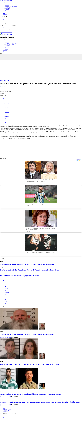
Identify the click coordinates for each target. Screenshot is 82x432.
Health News (7, 8)
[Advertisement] (23, 57)
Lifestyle (7, 9)
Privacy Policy (5, 411)
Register (4, 28)
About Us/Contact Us (7, 409)
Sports (4, 13)
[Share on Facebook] (42, 97)
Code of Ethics (6, 410)
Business (7, 5)
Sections (4, 2)
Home (4, 408)
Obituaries (5, 14)
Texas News (7, 10)
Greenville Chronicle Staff (5, 337)
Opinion (6, 11)
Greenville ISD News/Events (11, 6)
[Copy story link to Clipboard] (42, 100)
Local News (7, 3)
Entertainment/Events (9, 7)
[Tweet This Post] (42, 98)
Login (4, 27)
